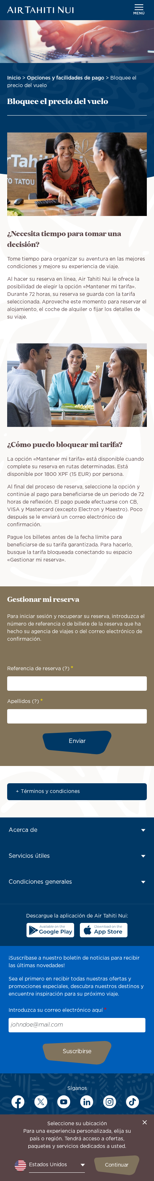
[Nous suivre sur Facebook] (17, 1101)
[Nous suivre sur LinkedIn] (86, 1101)
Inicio (14, 78)
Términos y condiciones (50, 791)
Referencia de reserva (38, 669)
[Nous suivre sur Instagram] (109, 1101)
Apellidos (23, 701)
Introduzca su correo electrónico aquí (56, 1010)
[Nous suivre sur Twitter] (40, 1101)
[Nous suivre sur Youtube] (63, 1101)
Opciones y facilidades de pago (65, 78)
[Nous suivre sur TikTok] (132, 1101)
